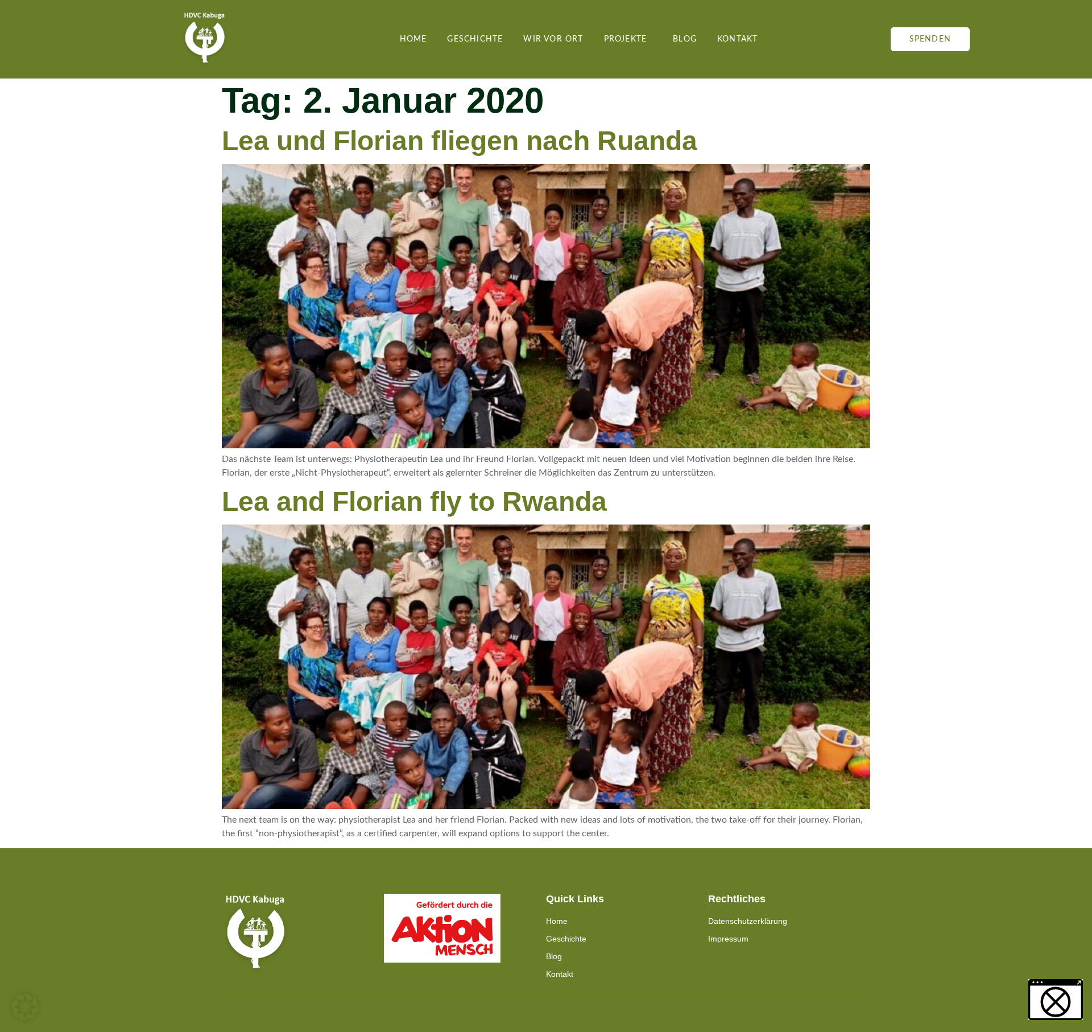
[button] (25, 1007)
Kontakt (737, 39)
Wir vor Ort (553, 39)
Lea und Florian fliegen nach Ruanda (459, 141)
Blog (685, 39)
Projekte (625, 39)
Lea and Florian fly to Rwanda (414, 501)
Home (413, 39)
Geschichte (475, 39)
